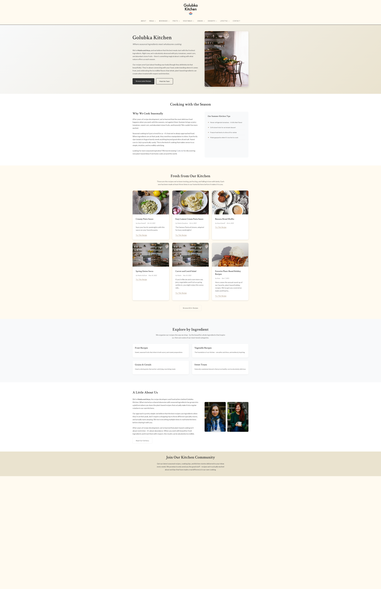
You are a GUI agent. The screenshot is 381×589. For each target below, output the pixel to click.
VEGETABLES (188, 21)
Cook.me (179, 151)
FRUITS (176, 21)
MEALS (152, 21)
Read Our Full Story (142, 441)
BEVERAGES (164, 21)
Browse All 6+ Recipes (190, 308)
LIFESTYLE (225, 21)
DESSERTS (212, 21)
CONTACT (236, 21)
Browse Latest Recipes (143, 81)
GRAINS (201, 21)
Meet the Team (164, 81)
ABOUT (143, 21)
